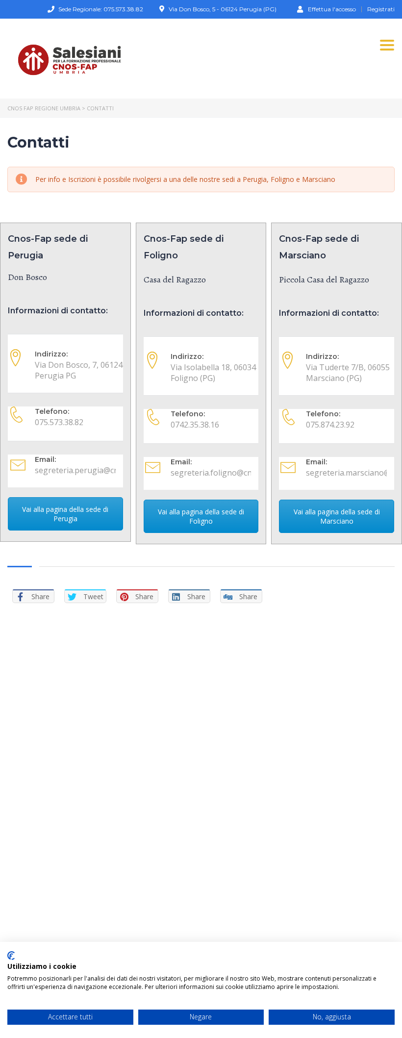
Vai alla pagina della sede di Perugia (65, 514)
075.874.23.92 (330, 424)
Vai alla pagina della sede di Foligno (201, 516)
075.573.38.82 (59, 422)
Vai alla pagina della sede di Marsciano (337, 516)
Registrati (381, 9)
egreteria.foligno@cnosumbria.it (234, 472)
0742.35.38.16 (195, 424)
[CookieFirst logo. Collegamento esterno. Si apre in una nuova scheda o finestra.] (11, 955)
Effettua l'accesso (332, 8)
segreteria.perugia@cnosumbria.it (97, 470)
